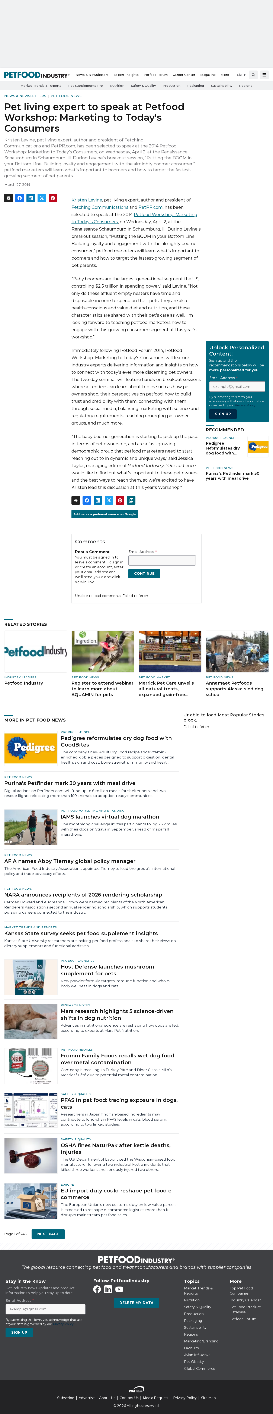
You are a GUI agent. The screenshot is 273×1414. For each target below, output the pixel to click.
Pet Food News (66, 96)
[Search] (253, 75)
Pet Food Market (154, 677)
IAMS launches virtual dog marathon (110, 817)
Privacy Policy (185, 1398)
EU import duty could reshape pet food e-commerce (117, 1194)
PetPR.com (150, 207)
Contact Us (129, 1398)
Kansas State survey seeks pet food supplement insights (81, 933)
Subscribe (65, 1398)
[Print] (8, 198)
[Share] (19, 198)
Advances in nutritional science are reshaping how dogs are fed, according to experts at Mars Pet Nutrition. (120, 1028)
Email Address (142, 552)
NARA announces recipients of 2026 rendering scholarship (83, 895)
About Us (107, 1398)
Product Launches (223, 437)
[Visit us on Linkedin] (108, 1289)
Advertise (87, 1398)
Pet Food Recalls (77, 1049)
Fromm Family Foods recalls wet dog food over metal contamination (117, 1058)
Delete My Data (136, 1303)
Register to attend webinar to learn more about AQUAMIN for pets (102, 689)
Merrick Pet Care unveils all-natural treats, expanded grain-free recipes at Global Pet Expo (169, 689)
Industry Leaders (20, 677)
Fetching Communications (99, 207)
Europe (67, 1184)
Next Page (48, 1234)
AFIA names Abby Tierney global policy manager (69, 861)
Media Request (156, 1398)
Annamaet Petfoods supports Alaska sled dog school (234, 689)
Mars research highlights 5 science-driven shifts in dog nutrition (117, 1014)
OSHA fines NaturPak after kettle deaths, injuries (116, 1148)
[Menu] (264, 75)
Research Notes (75, 1005)
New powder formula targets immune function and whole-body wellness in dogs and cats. (115, 983)
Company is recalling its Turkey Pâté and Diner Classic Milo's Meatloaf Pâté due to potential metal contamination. (116, 1072)
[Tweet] (42, 198)
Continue (144, 574)
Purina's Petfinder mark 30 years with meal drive (233, 476)
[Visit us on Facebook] (97, 1289)
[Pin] (53, 198)
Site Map (208, 1398)
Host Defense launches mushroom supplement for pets (107, 970)
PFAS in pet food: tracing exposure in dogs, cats (119, 1103)
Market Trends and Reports (30, 927)
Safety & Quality (76, 1094)
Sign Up (223, 414)
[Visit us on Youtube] (119, 1289)
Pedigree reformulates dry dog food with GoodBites (223, 448)
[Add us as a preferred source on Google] (131, 500)
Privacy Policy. (245, 405)
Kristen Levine (86, 200)
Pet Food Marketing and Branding (93, 810)
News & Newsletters (25, 96)
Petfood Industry (23, 683)
